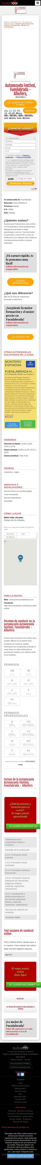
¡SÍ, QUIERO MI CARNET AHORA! (20, 103)
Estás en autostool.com (12, 22)
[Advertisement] (20, 51)
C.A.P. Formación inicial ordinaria (16, 856)
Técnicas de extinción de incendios (16, 911)
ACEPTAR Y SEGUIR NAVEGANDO (20, 1156)
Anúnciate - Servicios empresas (20, 1111)
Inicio (20, 1083)
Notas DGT (20, 999)
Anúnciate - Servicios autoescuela (20, 1113)
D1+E (12, 118)
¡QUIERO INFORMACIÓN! (20, 282)
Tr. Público (10, 537)
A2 (6, 113)
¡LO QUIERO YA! (20, 337)
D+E (26, 118)
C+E (28, 115)
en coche (10, 534)
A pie (23, 534)
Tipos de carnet (20, 1091)
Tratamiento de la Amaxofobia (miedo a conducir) (14, 842)
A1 (18, 110)
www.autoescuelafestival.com (21, 600)
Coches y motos (20, 1102)
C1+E (13, 115)
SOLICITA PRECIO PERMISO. (21, 1063)
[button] (20, 558)
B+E (19, 113)
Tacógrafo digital (12, 917)
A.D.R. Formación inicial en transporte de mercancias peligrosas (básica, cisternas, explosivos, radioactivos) (17, 883)
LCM (10, 110)
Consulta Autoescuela (12, 425)
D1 (6, 118)
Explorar (20, 1079)
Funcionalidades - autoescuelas (20, 1116)
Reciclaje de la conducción (17, 850)
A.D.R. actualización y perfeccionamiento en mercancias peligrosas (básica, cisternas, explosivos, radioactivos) (16, 899)
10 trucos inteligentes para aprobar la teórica (20, 1008)
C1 (6, 115)
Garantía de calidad (20, 1122)
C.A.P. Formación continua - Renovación (18, 871)
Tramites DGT (20, 1099)
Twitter (22, 1074)
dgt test (8, 955)
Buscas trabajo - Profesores (20, 1119)
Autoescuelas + (20, 1088)
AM (14, 110)
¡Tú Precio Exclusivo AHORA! (28, 424)
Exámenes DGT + (20, 1096)
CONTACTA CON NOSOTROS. (20, 1067)
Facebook (18, 1074)
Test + (20, 1094)
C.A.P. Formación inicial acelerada (16, 863)
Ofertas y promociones (20, 1086)
